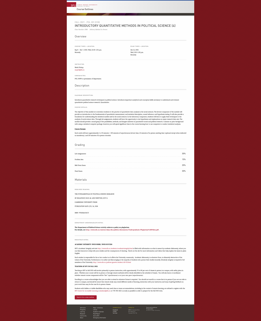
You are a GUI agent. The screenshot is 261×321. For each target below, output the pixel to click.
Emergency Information (99, 317)
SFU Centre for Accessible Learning (86, 291)
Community (83, 316)
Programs (83, 309)
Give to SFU (96, 316)
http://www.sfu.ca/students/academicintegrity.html (115, 248)
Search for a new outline (85, 297)
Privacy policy (149, 308)
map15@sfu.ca (79, 70)
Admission (83, 307)
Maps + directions (98, 307)
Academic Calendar (98, 311)
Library (95, 309)
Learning (82, 311)
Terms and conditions (151, 307)
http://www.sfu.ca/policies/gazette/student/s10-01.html (112, 262)
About (81, 317)
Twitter (115, 311)
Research (82, 313)
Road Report (96, 313)
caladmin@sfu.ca (104, 291)
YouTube (115, 313)
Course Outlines (85, 9)
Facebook (115, 310)
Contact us (131, 307)
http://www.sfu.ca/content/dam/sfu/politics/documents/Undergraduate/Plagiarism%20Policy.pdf (122, 230)
